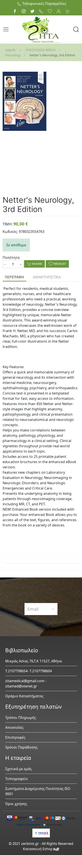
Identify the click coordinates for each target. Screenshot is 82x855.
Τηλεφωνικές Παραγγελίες (43, 3)
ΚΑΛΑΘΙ (36, 264)
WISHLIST (59, 264)
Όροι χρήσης (16, 803)
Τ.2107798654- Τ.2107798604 (28, 671)
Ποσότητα (11, 257)
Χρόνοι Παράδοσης (21, 747)
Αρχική (10, 50)
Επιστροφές (15, 737)
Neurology (13, 55)
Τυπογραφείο (16, 778)
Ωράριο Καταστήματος (24, 696)
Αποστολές (14, 727)
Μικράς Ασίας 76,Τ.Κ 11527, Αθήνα (33, 661)
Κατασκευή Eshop (38, 848)
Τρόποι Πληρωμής (20, 717)
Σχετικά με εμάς (18, 768)
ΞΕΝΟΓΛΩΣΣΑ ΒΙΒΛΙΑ (40, 50)
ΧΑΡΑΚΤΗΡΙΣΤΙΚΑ (47, 277)
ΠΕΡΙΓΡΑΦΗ (14, 277)
